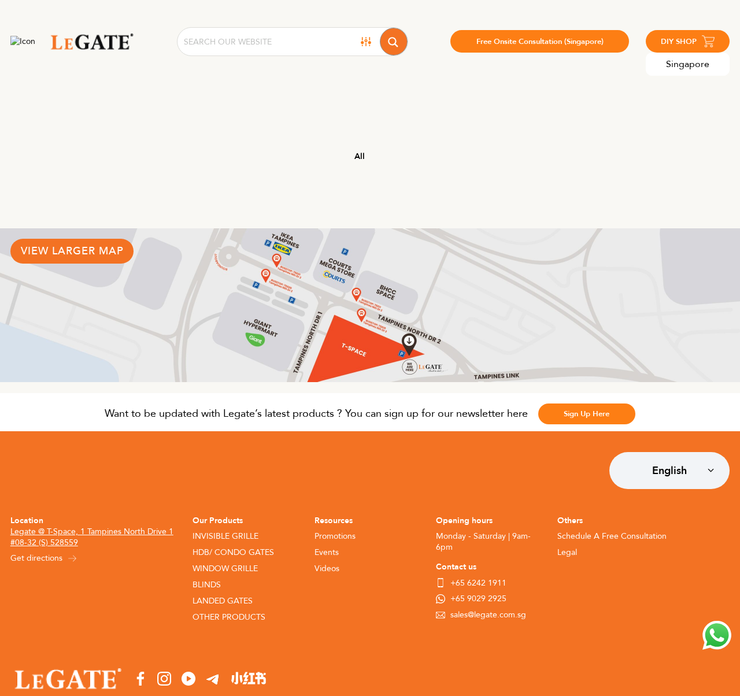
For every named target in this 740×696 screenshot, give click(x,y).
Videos (326, 568)
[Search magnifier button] (394, 41)
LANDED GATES (223, 600)
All (359, 156)
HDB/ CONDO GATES (233, 552)
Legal (567, 552)
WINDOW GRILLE (225, 568)
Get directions (36, 558)
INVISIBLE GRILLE (225, 536)
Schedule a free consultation (612, 536)
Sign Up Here (586, 414)
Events (326, 552)
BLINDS (207, 584)
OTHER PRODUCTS (229, 617)
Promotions (335, 536)
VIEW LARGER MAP (72, 251)
